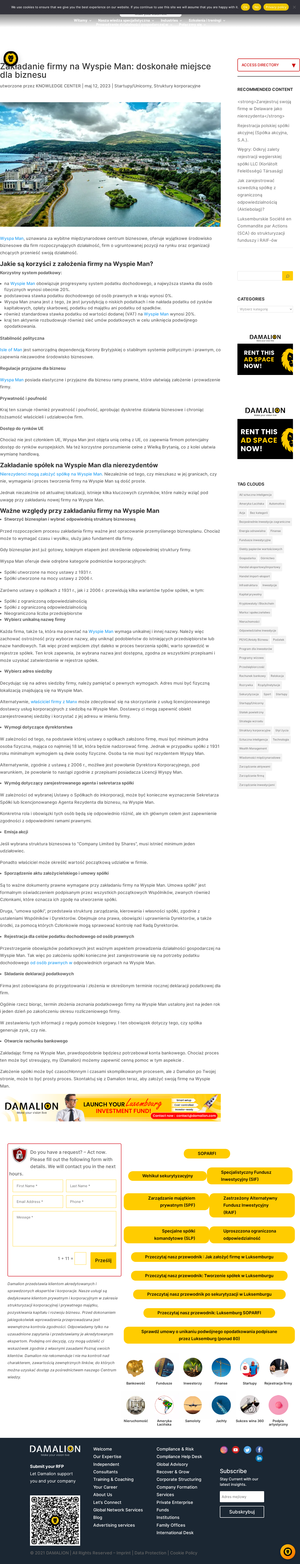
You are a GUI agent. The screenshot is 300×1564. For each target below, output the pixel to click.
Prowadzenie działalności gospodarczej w (132, 25)
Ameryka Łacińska (251, 503)
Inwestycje (269, 585)
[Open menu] (10, 58)
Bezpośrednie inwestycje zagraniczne (264, 521)
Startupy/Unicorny (132, 85)
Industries (169, 21)
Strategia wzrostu (251, 721)
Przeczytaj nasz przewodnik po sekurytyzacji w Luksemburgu (209, 1294)
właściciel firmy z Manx (54, 701)
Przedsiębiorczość (252, 667)
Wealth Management (253, 748)
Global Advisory (172, 1464)
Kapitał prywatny (250, 594)
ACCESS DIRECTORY (260, 64)
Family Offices (171, 1525)
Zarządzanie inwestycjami (257, 785)
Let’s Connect (107, 1502)
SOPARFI (207, 1153)
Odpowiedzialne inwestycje (257, 630)
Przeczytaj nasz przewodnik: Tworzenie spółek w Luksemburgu (209, 1275)
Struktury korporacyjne (177, 85)
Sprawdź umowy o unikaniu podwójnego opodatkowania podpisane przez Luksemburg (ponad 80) (209, 1335)
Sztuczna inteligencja (253, 739)
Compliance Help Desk (179, 1456)
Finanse (275, 531)
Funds (163, 1509)
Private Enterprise (175, 1502)
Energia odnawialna (252, 531)
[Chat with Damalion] (287, 1551)
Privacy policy (276, 7)
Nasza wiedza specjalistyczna (124, 21)
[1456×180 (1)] (110, 1119)
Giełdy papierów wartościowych (260, 549)
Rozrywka (246, 685)
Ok (245, 7)
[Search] (287, 276)
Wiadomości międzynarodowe (259, 757)
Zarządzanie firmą (251, 775)
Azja (242, 513)
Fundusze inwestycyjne (255, 540)
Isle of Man (11, 349)
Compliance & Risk (175, 1449)
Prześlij (103, 1260)
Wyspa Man (12, 238)
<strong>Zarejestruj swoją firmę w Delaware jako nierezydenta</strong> (264, 108)
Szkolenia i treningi (205, 21)
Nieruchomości (249, 621)
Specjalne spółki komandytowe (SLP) (174, 1235)
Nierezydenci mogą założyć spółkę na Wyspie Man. (51, 474)
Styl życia (282, 730)
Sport (267, 694)
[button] (11, 782)
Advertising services (114, 1525)
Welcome (102, 1449)
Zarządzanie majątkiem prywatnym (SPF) (171, 1202)
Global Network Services (118, 1509)
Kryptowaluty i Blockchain (256, 603)
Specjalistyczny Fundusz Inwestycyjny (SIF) (246, 1176)
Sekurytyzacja (249, 694)
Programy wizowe (251, 657)
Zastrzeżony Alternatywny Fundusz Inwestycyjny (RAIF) (250, 1205)
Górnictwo (267, 558)
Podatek (278, 639)
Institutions (168, 1517)
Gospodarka (247, 558)
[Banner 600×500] (265, 448)
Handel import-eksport (254, 576)
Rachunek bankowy (252, 676)
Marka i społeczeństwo (254, 612)
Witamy (80, 21)
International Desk (175, 1532)
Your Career (105, 1487)
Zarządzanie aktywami (254, 766)
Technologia (281, 739)
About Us (102, 1494)
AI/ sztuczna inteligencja (255, 494)
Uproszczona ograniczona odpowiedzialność (249, 1235)
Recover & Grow (173, 1471)
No (257, 7)
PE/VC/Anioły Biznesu (253, 639)
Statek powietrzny (251, 712)
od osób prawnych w (51, 962)
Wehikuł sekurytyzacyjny (167, 1175)
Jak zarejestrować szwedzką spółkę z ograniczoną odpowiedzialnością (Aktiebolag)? (257, 195)
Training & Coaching (113, 1479)
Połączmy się (190, 25)
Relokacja (277, 676)
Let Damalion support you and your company (53, 1473)
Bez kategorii (259, 513)
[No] (294, 7)
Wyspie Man (22, 283)
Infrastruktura (248, 585)
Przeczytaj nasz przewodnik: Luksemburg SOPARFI (209, 1312)
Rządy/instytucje (269, 685)
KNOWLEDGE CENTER (58, 85)
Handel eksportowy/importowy (259, 567)
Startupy (281, 694)
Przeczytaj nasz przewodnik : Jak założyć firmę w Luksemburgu (209, 1256)
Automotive (276, 503)
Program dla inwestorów (255, 649)
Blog (97, 1517)
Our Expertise (107, 1456)
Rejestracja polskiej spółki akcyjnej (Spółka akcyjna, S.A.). (263, 132)
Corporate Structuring (179, 1479)
